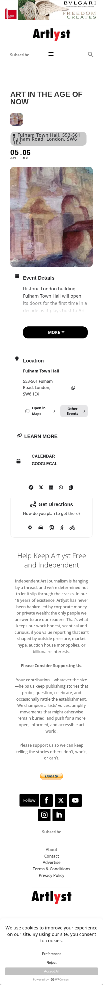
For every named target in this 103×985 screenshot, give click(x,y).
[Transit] (52, 527)
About (51, 849)
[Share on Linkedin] (50, 486)
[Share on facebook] (30, 486)
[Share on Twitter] (40, 486)
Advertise (51, 862)
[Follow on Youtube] (75, 800)
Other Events (72, 411)
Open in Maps (39, 411)
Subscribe (19, 55)
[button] (90, 54)
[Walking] (62, 527)
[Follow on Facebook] (46, 800)
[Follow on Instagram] (44, 815)
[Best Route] (30, 527)
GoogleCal (45, 464)
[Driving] (41, 527)
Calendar (43, 456)
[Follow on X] (61, 800)
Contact (51, 856)
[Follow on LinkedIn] (58, 815)
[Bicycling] (72, 527)
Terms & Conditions (51, 869)
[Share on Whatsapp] (60, 486)
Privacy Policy (51, 875)
